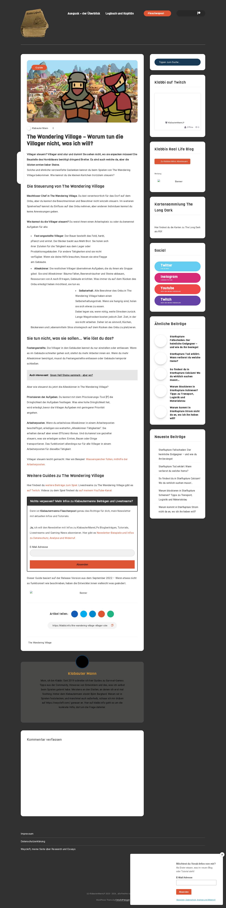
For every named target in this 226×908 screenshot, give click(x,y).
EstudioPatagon (123, 900)
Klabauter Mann (82, 673)
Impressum (27, 833)
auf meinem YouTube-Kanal (95, 490)
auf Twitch (33, 490)
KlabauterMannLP (176, 123)
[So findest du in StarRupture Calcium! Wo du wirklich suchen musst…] (161, 374)
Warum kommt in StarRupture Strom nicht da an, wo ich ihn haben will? (185, 413)
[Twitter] (182, 13)
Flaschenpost (156, 13)
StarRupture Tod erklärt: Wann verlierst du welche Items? (185, 357)
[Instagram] (188, 13)
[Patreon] (198, 13)
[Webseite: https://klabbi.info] (78, 715)
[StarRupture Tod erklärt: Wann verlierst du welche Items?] (161, 358)
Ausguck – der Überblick (84, 13)
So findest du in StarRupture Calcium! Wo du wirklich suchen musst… (185, 375)
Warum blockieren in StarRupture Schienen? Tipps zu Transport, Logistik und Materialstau (184, 394)
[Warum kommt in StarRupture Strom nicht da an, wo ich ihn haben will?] (161, 412)
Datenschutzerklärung (33, 841)
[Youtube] (193, 13)
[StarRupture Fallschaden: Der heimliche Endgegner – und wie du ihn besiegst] (161, 341)
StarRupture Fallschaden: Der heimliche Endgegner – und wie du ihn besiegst (184, 342)
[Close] (222, 854)
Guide (39, 67)
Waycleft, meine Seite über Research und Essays (48, 849)
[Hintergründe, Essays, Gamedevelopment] (85, 715)
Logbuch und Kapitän (120, 13)
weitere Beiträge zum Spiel (61, 485)
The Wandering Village (40, 642)
